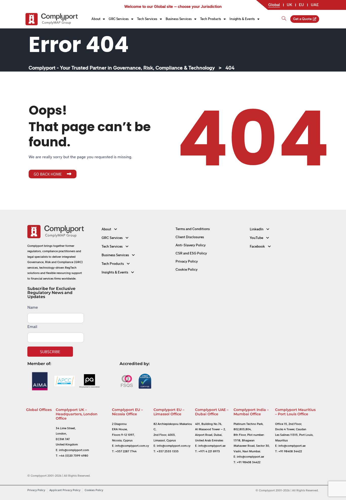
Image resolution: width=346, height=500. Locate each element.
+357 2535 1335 (168, 451)
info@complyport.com (74, 450)
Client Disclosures (190, 237)
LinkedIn (256, 229)
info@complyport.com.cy (132, 445)
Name (32, 307)
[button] (136, 229)
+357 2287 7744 (126, 451)
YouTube (256, 238)
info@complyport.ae (211, 445)
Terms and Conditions (193, 229)
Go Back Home (48, 174)
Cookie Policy (187, 269)
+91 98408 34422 (248, 462)
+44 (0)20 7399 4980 (73, 455)
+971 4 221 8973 (209, 451)
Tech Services (147, 19)
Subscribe (50, 352)
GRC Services (119, 19)
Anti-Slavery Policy (191, 245)
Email (32, 326)
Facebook (257, 246)
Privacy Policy (187, 261)
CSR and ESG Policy (191, 253)
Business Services (179, 19)
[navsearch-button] (283, 16)
